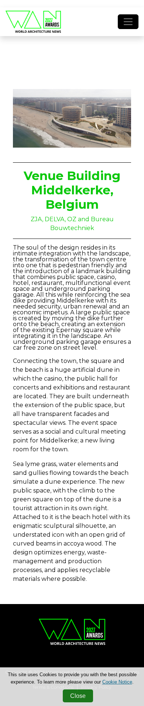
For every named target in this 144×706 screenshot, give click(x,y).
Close (78, 696)
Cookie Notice (117, 682)
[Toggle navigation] (128, 21)
